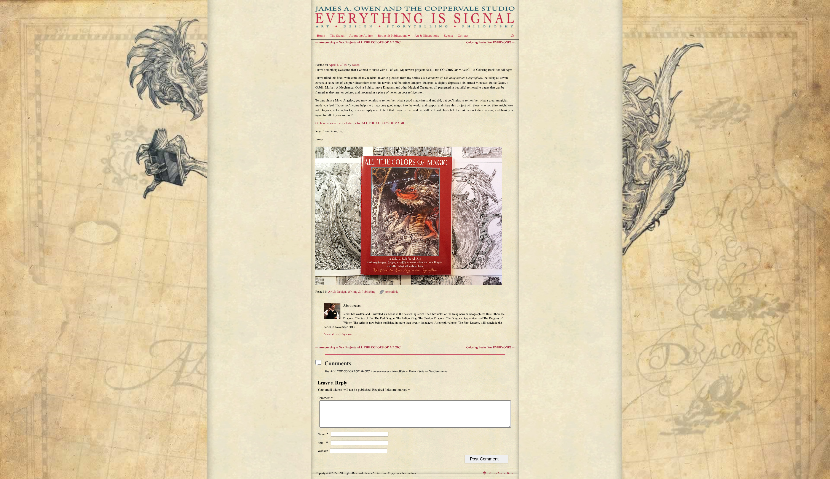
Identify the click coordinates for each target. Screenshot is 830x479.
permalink (391, 291)
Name (323, 434)
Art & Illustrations (427, 35)
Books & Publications (392, 35)
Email (323, 442)
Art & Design (337, 291)
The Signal (337, 35)
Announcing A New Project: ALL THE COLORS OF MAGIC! (358, 42)
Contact (463, 35)
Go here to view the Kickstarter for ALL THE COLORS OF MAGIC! (360, 123)
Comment (325, 398)
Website (323, 450)
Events (448, 35)
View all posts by (338, 334)
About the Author (361, 35)
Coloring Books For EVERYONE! (490, 42)
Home (321, 35)
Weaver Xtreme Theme (501, 473)
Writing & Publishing (361, 291)
